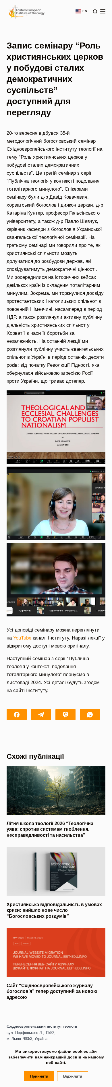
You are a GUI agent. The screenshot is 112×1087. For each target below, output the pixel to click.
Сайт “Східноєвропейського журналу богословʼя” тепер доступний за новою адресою (52, 991)
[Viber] (65, 714)
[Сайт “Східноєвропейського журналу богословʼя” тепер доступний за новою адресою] (56, 952)
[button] (56, 427)
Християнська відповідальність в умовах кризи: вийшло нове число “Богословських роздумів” (54, 910)
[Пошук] (95, 11)
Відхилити (72, 1076)
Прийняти (39, 1076)
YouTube (22, 638)
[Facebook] (17, 714)
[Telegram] (41, 714)
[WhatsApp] (90, 714)
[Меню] (102, 11)
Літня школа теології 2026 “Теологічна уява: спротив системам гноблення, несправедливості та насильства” (50, 829)
